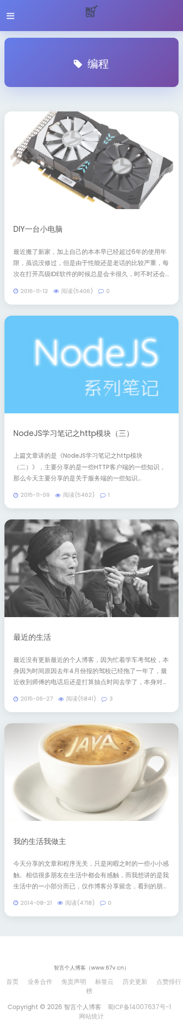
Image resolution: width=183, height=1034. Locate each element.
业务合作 (40, 981)
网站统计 (91, 1016)
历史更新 (135, 981)
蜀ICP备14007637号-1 (139, 1006)
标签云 (104, 981)
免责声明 (73, 981)
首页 (12, 981)
